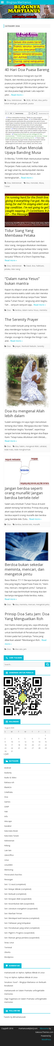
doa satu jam (20, 649)
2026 (28, 100)
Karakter (8, 826)
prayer (18, 346)
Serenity (40, 346)
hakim (22, 446)
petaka (7, 269)
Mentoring (8, 869)
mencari (31, 604)
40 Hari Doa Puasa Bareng (27, 69)
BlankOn (8, 787)
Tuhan (7, 186)
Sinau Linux (9, 942)
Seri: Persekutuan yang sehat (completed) (22, 928)
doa (40, 100)
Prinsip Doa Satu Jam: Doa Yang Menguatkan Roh (27, 616)
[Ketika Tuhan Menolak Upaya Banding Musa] (27, 128)
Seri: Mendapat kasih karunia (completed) (21, 918)
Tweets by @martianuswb (15, 1017)
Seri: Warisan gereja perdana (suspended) (21, 937)
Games (7, 802)
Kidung (7, 845)
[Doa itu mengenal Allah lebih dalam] (27, 381)
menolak (34, 183)
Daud (28, 265)
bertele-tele (27, 524)
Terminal (8, 947)
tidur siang (15, 269)
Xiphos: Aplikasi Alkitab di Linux (32, 972)
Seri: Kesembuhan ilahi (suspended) (19, 903)
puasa (31, 103)
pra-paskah (22, 103)
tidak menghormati (22, 449)
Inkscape (8, 821)
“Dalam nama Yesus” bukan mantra (22, 281)
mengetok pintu (42, 604)
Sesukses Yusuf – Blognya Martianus (20, 982)
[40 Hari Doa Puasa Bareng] (27, 50)
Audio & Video (10, 777)
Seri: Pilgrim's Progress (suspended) (19, 933)
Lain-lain (7, 850)
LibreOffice (9, 855)
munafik (36, 524)
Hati (6, 811)
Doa (9, 100)
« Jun (6, 753)
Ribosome (44, 1028)
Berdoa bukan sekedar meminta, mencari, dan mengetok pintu (24, 569)
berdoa (18, 310)
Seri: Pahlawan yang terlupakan (17, 923)
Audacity (8, 772)
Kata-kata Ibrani (11, 831)
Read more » (17, 94)
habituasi (40, 265)
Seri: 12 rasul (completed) (15, 884)
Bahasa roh (9, 782)
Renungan (8, 879)
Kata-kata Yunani (11, 835)
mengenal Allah (32, 446)
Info (6, 816)
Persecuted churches (13, 874)
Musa (41, 183)
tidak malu (8, 449)
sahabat (43, 446)
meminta (43, 310)
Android (7, 768)
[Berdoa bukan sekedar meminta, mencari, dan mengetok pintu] (27, 547)
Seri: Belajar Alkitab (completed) (17, 889)
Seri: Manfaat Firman (13, 913)
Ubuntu (7, 952)
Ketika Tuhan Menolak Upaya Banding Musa (24, 150)
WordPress (46, 1039)
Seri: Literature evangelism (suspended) (21, 908)
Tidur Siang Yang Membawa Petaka (20, 233)
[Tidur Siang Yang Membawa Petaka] (27, 211)
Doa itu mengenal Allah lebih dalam (25, 413)
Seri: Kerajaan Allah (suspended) (17, 899)
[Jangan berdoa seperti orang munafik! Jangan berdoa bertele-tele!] (27, 471)
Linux (6, 860)
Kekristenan (17, 100)
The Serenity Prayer (21, 319)
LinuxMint (8, 865)
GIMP (6, 806)
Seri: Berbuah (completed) (15, 894)
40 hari (34, 100)
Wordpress (9, 957)
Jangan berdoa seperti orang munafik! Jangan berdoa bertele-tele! (24, 493)
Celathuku (8, 792)
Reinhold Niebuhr (29, 346)
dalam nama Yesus (30, 310)
